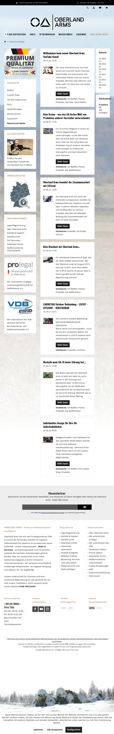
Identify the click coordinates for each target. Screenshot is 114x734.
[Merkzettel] (100, 8)
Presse (81, 99)
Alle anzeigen (103, 111)
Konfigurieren (73, 729)
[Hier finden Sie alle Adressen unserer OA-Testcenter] (20, 147)
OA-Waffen (72, 99)
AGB (91, 569)
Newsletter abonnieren (66, 548)
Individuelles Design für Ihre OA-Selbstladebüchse (60, 424)
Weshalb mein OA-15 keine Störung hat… (64, 362)
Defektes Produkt (69, 556)
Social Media (80, 102)
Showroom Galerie (97, 549)
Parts (9, 104)
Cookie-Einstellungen (99, 566)
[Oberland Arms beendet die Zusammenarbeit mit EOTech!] (48, 199)
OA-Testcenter (13, 240)
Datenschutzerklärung (99, 572)
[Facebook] (35, 609)
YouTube (69, 102)
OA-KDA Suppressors (17, 99)
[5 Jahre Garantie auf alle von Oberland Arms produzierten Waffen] (20, 62)
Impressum (94, 576)
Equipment (12, 118)
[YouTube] (41, 609)
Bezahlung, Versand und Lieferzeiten (70, 561)
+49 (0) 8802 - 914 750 (12, 605)
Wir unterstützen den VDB (99, 545)
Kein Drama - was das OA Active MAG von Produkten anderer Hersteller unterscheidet (66, 116)
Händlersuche (13, 236)
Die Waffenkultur (73, 170)
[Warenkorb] (106, 8)
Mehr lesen (62, 93)
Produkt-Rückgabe (69, 552)
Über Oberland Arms (17, 229)
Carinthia (81, 350)
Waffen (10, 90)
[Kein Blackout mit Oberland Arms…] (48, 260)
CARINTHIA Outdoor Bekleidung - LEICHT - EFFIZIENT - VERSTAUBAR (65, 306)
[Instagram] (47, 609)
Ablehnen (38, 729)
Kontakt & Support (15, 233)
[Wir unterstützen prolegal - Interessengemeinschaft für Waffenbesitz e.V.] (20, 269)
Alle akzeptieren (55, 729)
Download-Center (15, 244)
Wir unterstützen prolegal (97, 538)
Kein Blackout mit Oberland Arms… (61, 247)
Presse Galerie (95, 552)
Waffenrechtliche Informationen (15, 249)
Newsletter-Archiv (97, 556)
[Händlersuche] (20, 195)
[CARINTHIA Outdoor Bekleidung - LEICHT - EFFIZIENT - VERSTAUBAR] (48, 321)
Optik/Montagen (14, 109)
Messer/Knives (14, 114)
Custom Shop (13, 95)
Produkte (60, 102)
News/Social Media (16, 123)
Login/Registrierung (16, 225)
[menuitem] (106, 8)
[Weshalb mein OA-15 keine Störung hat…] (48, 375)
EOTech (59, 234)
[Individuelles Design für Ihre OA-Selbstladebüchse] (48, 440)
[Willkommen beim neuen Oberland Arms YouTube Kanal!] (48, 70)
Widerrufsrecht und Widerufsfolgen (70, 568)
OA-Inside (81, 231)
